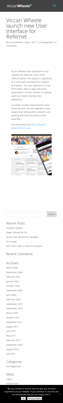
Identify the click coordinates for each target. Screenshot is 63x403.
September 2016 (14, 344)
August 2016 (12, 349)
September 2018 (14, 308)
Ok (23, 398)
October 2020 (12, 285)
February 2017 (13, 340)
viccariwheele (16, 42)
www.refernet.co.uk (20, 128)
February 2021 (13, 276)
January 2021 (12, 281)
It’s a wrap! (11, 241)
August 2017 (12, 326)
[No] (59, 394)
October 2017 (12, 317)
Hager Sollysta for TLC (17, 232)
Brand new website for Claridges (22, 237)
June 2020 (11, 295)
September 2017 (14, 322)
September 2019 (14, 304)
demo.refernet (38, 124)
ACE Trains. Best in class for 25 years (24, 246)
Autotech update (14, 227)
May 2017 (11, 335)
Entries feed (12, 383)
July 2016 (10, 353)
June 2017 (11, 331)
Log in (9, 379)
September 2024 (14, 272)
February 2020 (13, 299)
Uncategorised (46, 42)
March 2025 (12, 267)
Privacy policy (34, 398)
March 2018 (12, 313)
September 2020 (14, 290)
